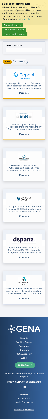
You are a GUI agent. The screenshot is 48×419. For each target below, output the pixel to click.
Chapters (24, 350)
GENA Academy (24, 354)
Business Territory (14, 45)
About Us (24, 338)
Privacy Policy (24, 398)
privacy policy (25, 19)
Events (24, 357)
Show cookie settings (14, 29)
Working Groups (24, 342)
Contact (24, 395)
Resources (24, 346)
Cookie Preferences (24, 402)
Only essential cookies (14, 34)
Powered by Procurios (24, 409)
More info (24, 93)
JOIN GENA (23, 365)
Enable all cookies (12, 25)
